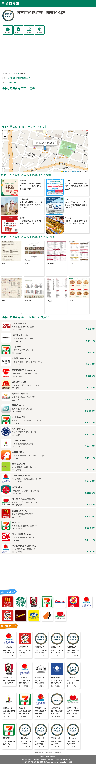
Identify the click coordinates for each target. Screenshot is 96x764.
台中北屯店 (8, 677)
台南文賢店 (24, 647)
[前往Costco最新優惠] (60, 607)
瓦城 (26, 264)
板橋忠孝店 (72, 647)
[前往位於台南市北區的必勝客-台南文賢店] (25, 644)
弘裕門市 (23, 708)
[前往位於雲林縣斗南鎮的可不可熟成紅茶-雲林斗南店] (57, 735)
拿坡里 (72, 301)
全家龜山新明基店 (26, 677)
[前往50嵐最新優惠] (33, 620)
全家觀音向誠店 (41, 708)
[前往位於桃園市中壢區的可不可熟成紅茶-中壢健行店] (41, 735)
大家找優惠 (39, 753)
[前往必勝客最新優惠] (7, 620)
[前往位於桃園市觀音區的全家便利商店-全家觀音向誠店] (41, 705)
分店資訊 (29, 33)
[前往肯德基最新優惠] (33, 607)
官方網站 (39, 33)
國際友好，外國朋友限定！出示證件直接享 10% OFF (76, 222)
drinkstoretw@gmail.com (59, 762)
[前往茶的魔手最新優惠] (20, 620)
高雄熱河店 (39, 647)
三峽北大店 (72, 738)
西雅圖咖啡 (24, 199)
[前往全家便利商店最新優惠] (86, 607)
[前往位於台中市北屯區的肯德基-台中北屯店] (9, 674)
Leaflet (65, 171)
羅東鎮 (22, 73)
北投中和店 (24, 738)
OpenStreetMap (75, 171)
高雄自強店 (56, 677)
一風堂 (67, 199)
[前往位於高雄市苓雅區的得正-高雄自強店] (57, 674)
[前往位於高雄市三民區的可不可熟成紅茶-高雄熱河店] (41, 644)
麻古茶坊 (50, 301)
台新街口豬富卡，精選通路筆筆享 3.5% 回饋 (31, 222)
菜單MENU (18, 33)
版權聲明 (49, 753)
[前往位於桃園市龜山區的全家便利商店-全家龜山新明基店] (25, 674)
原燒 (4, 264)
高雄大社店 (56, 647)
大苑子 (72, 264)
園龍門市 (7, 738)
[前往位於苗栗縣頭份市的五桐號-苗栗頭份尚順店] (41, 674)
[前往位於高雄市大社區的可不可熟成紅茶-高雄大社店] (57, 644)
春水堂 (4, 301)
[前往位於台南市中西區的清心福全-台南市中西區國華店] (73, 705)
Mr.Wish (28, 300)
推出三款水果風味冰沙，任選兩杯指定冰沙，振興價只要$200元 (31, 205)
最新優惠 (7, 33)
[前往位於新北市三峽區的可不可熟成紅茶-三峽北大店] (73, 735)
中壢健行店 (39, 738)
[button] (45, 148)
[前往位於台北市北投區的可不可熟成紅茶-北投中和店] (25, 735)
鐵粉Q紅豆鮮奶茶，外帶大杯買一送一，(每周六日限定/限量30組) (31, 186)
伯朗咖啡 (50, 264)
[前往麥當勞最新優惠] (7, 607)
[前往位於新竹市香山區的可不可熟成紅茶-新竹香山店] (73, 674)
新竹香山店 (72, 677)
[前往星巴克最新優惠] (20, 607)
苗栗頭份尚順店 (41, 677)
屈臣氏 (67, 181)
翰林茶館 (23, 181)
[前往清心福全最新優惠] (60, 620)
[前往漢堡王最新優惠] (73, 607)
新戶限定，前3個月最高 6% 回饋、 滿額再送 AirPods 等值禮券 (76, 186)
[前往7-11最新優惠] (47, 607)
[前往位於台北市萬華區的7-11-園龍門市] (9, 735)
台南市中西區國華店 (75, 708)
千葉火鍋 (68, 218)
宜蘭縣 (14, 73)
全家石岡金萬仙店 (10, 647)
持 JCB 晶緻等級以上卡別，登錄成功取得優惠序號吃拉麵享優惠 (76, 205)
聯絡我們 (58, 753)
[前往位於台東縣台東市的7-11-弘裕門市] (25, 705)
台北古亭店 (8, 708)
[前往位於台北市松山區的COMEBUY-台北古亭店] (9, 705)
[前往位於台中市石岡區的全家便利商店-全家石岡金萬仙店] (9, 644)
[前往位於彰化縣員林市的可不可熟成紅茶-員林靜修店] (57, 705)
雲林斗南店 (56, 738)
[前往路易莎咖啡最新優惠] (47, 620)
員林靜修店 (56, 708)
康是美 (22, 218)
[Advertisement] (48, 54)
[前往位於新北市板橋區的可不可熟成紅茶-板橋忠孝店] (73, 644)
